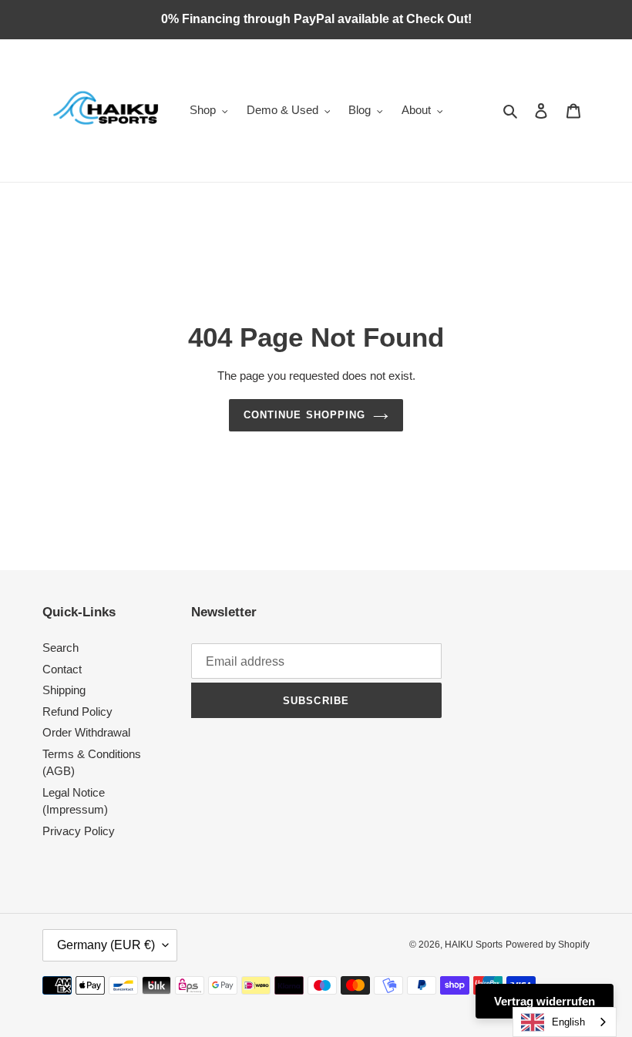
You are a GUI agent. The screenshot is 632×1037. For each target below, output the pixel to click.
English (568, 1022)
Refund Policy (77, 711)
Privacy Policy (78, 830)
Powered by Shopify (548, 944)
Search (60, 647)
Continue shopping (304, 415)
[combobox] (565, 1022)
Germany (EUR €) (106, 944)
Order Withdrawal (86, 732)
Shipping (64, 689)
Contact (62, 669)
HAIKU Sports (474, 944)
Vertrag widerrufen (544, 1001)
